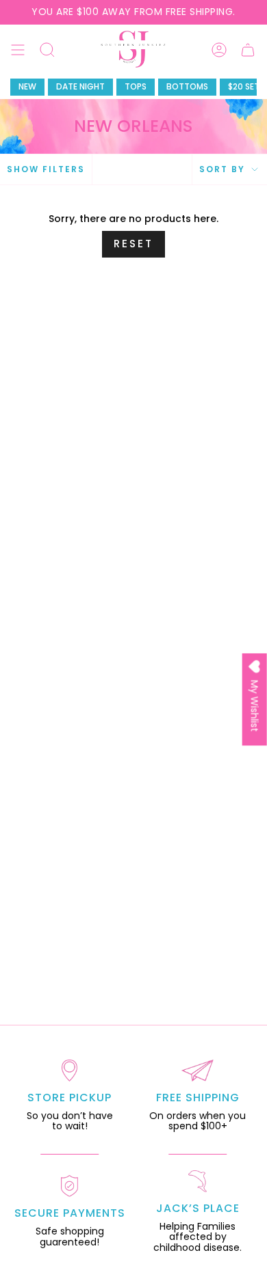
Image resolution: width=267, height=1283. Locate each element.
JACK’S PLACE (198, 1208)
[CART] (247, 49)
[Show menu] (17, 49)
